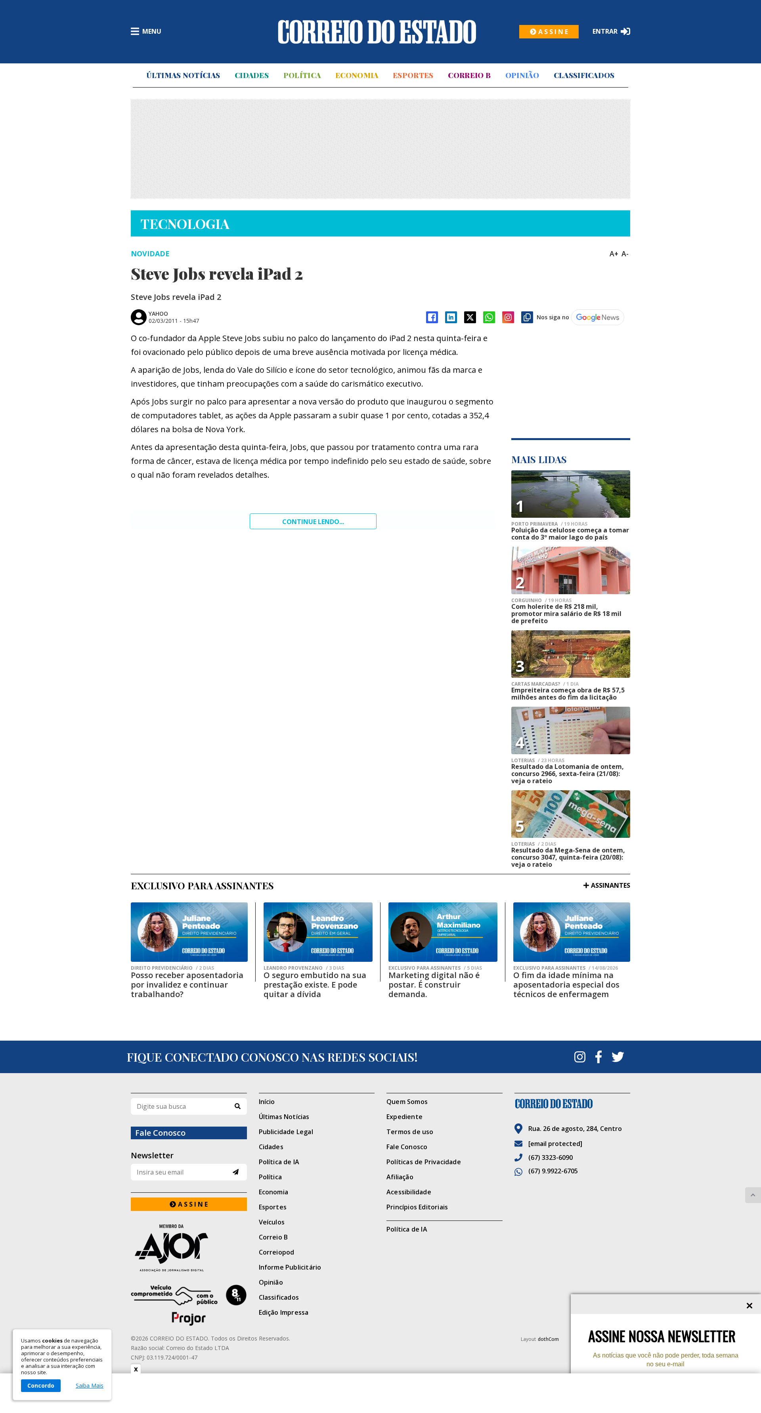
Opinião (522, 75)
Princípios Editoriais (417, 1207)
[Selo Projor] (189, 1305)
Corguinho (541, 600)
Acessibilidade (408, 1192)
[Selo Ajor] (189, 1248)
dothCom (548, 1339)
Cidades (252, 75)
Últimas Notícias (183, 75)
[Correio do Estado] (572, 1103)
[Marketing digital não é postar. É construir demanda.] (442, 932)
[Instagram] (508, 317)
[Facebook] (432, 317)
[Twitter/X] (470, 317)
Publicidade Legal (286, 1131)
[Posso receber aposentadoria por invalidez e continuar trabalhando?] (189, 932)
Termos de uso (410, 1131)
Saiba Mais (89, 1385)
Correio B (469, 75)
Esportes (413, 75)
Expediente (404, 1116)
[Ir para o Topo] (753, 1195)
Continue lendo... (313, 521)
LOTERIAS (537, 760)
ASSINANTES (610, 885)
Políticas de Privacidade (423, 1161)
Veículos (272, 1222)
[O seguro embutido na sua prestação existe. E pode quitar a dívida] (318, 932)
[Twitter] (618, 1057)
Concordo (40, 1385)
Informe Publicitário (290, 1267)
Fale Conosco (406, 1146)
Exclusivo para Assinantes (435, 968)
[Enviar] (235, 1172)
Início (267, 1101)
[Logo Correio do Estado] (377, 32)
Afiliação (399, 1176)
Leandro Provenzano (304, 968)
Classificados (584, 75)
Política (302, 75)
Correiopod (276, 1252)
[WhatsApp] (489, 317)
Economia (356, 75)
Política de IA (279, 1161)
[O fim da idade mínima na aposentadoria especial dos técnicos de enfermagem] (571, 932)
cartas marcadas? (545, 684)
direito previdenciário (172, 968)
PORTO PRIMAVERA (549, 524)
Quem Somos (407, 1101)
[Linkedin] (451, 317)
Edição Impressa (284, 1312)
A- (625, 253)
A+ (614, 253)
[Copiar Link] (527, 317)
